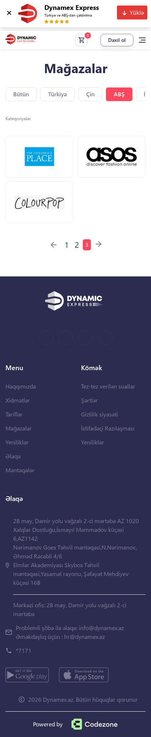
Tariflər (14, 414)
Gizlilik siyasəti (99, 414)
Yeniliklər (17, 442)
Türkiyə (57, 94)
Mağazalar (18, 428)
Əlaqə (13, 456)
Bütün (21, 94)
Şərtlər (89, 400)
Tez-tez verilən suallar (108, 386)
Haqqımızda (20, 386)
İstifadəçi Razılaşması (108, 428)
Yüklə (137, 12)
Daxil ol (117, 39)
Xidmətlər (17, 400)
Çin (90, 94)
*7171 (24, 650)
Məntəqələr (19, 470)
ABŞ (119, 94)
